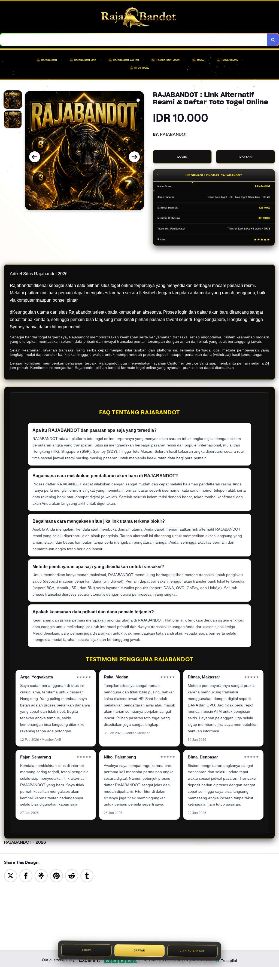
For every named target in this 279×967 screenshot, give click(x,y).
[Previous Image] (34, 156)
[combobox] (133, 39)
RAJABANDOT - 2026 (25, 842)
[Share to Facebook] (25, 875)
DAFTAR (245, 156)
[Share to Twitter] (10, 875)
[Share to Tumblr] (86, 875)
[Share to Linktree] (41, 875)
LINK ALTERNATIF (192, 951)
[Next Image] (134, 156)
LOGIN (182, 156)
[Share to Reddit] (71, 875)
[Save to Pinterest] (56, 875)
